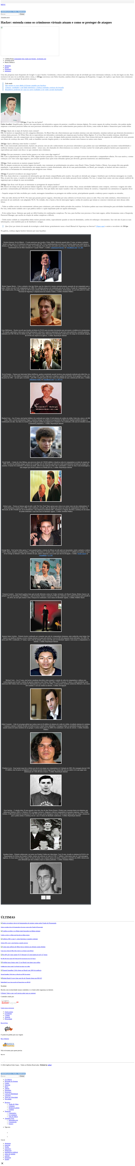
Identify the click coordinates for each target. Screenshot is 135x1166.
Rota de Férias (4, 1023)
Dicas (6, 1087)
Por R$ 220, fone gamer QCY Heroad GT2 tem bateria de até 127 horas (18, 958)
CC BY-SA (58, 379)
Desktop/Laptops (14, 1108)
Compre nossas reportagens (7, 1008)
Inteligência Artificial (11, 1152)
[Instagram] (2, 1060)
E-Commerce (13, 1115)
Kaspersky (8, 69)
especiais (7, 1145)
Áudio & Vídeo (13, 1104)
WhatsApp (8, 1150)
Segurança (8, 1092)
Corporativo (12, 1113)
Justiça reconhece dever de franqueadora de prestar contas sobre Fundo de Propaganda (22, 927)
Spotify (7, 1159)
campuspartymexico (57, 247)
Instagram (8, 1157)
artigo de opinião (10, 1154)
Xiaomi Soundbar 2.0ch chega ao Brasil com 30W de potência (15, 974)
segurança (8, 71)
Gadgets (11, 1109)
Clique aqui (100, 226)
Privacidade (8, 1019)
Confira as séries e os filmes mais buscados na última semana (15, 935)
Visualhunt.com (72, 247)
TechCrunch (81, 553)
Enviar (22, 14)
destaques (8, 66)
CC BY (80, 247)
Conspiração (13, 1122)
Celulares (12, 1106)
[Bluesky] (6, 1060)
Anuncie (7, 1017)
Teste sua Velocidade (11, 1097)
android (7, 1156)
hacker (7, 67)
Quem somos (9, 1012)
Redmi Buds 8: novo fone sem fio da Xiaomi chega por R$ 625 (15, 982)
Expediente (8, 1013)
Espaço (11, 1124)
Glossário (8, 1095)
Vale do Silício (13, 1116)
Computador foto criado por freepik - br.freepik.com (30, 59)
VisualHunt (43, 555)
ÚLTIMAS (8, 1079)
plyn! (50, 1065)
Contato (7, 1015)
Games (7, 1083)
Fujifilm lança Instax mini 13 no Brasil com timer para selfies (15, 966)
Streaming (8, 1090)
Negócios (8, 1111)
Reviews (7, 1102)
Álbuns (7, 1088)
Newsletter (8, 1099)
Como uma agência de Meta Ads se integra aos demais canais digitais (17, 950)
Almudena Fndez (35, 379)
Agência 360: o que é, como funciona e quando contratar (14, 942)
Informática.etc (13, 1120)
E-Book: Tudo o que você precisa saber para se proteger (18, 993)
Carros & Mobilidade (11, 1094)
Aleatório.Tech (9, 1118)
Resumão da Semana (11, 1081)
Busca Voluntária (5, 1038)
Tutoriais (7, 1085)
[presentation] (43, 897)
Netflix (7, 1147)
